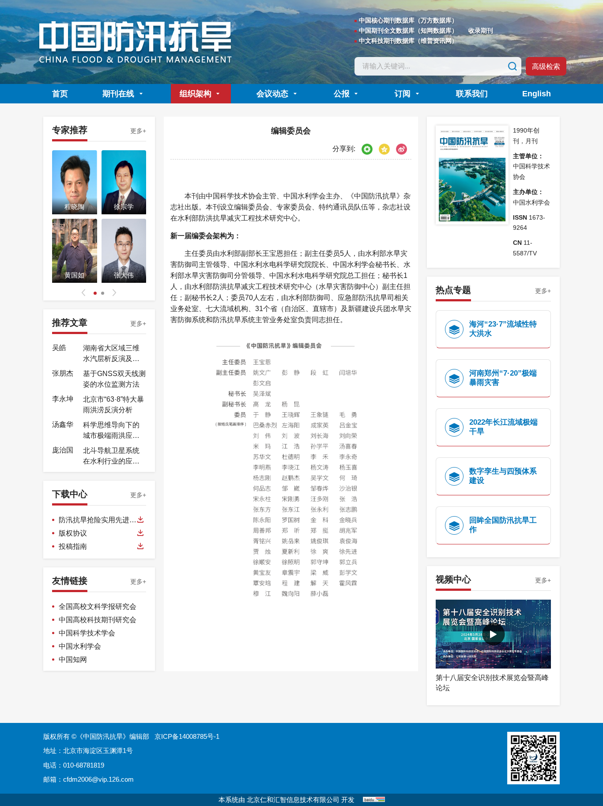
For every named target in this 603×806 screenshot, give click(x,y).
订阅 (403, 93)
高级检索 (546, 66)
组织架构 (195, 93)
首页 (60, 93)
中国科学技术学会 (87, 633)
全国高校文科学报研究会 (97, 606)
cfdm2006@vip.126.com (98, 779)
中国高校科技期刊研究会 (97, 620)
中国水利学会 (80, 646)
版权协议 (73, 533)
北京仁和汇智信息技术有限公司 (293, 799)
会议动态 (272, 93)
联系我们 (472, 93)
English (536, 93)
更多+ (138, 130)
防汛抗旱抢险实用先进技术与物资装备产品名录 (97, 520)
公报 (342, 93)
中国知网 (73, 659)
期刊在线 (118, 93)
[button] (83, 293)
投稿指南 (73, 546)
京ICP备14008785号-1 (187, 736)
